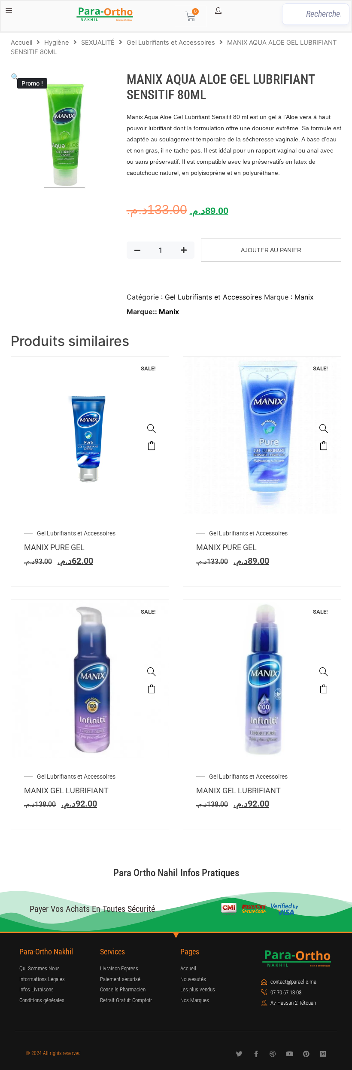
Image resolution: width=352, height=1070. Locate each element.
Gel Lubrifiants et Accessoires (171, 42)
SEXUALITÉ (98, 42)
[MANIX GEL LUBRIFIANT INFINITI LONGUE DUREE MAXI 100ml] (323, 671)
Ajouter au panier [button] (151, 445)
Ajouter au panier (271, 250)
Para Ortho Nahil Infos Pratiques (176, 873)
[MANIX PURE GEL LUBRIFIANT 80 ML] (151, 428)
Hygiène (56, 42)
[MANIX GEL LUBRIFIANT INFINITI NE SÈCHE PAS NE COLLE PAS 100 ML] (151, 671)
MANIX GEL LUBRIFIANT (66, 790)
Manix (304, 297)
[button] (15, 77)
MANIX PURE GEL (54, 547)
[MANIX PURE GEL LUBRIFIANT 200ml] (323, 428)
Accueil (21, 42)
